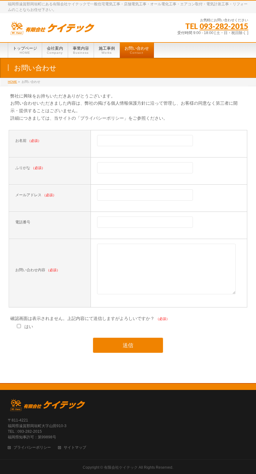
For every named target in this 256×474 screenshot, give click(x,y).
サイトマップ (75, 448)
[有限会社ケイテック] (53, 30)
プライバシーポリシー (32, 448)
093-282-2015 (223, 26)
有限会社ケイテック (121, 467)
